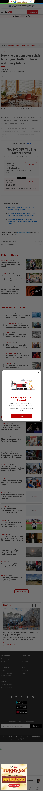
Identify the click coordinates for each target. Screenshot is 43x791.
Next (21, 416)
